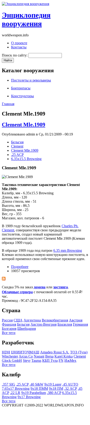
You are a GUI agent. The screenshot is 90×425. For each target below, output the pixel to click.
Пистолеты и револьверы (31, 80)
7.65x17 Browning (16, 388)
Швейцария (26, 329)
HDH (6, 352)
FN (61, 360)
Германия (80, 324)
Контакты (19, 47)
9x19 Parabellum (33, 393)
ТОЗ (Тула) (78, 352)
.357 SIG (8, 384)
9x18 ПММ (39, 388)
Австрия (75, 320)
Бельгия (17, 142)
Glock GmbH (12, 360)
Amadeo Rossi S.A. (54, 352)
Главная (8, 104)
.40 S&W (36, 384)
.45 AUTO (70, 384)
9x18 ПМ (56, 388)
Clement (17, 146)
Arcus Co (26, 356)
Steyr (26, 360)
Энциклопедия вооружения (26, 19)
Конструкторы (22, 96)
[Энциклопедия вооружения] (25, 4)
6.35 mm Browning (67, 250)
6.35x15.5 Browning (26, 159)
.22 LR (15, 393)
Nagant (39, 356)
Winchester (10, 356)
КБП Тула (50, 360)
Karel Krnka (63, 356)
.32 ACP (70, 388)
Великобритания (55, 320)
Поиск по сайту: (15, 55)
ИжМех (70, 360)
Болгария (9, 329)
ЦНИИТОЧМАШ (25, 352)
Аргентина (32, 320)
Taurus (36, 360)
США (18, 320)
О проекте (19, 43)
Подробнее (19, 267)
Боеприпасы (20, 88)
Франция (9, 324)
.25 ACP (17, 155)
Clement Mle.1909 (23, 125)
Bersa (49, 356)
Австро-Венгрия (43, 324)
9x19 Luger (52, 384)
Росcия (7, 320)
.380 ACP (54, 393)
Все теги (8, 333)
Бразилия (64, 324)
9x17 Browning (29, 397)
